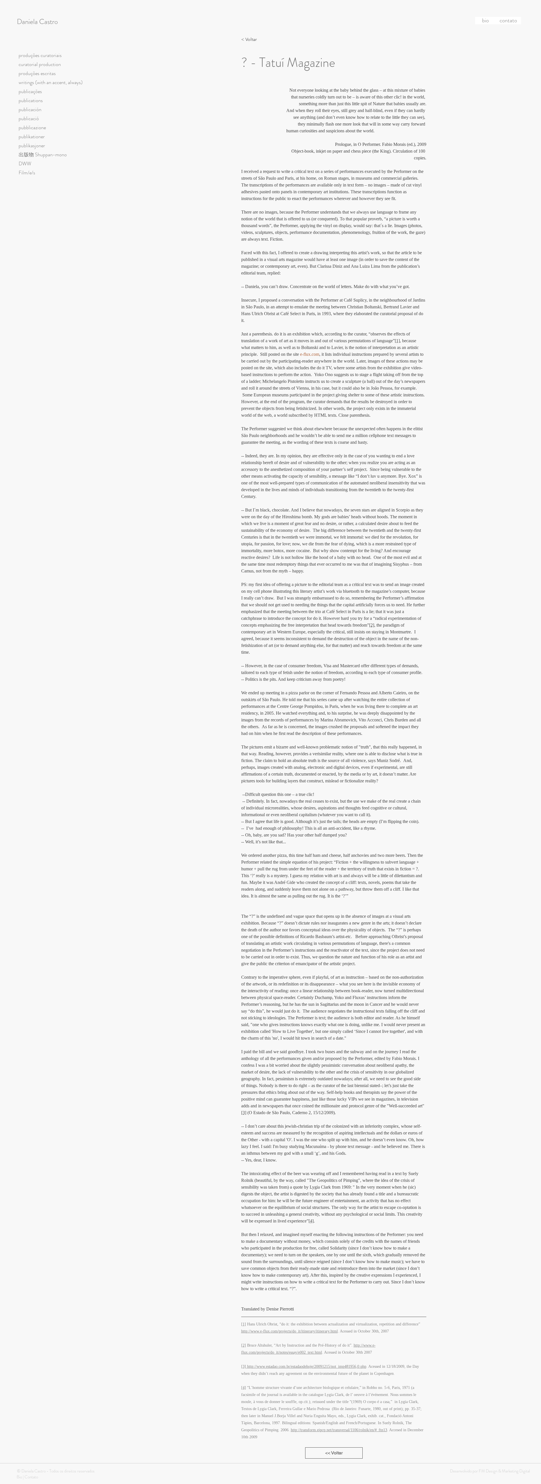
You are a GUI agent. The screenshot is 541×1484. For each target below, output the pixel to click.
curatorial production (40, 64)
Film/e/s (27, 172)
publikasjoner (32, 145)
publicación (30, 109)
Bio (19, 1477)
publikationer (32, 136)
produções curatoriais (40, 55)
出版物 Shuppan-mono (43, 154)
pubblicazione (32, 127)
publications (31, 100)
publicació (29, 118)
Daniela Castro (37, 22)
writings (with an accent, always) (51, 82)
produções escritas (37, 73)
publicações (30, 91)
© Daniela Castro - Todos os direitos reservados (56, 1471)
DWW (25, 163)
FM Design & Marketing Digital (504, 1471)
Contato (31, 1477)
